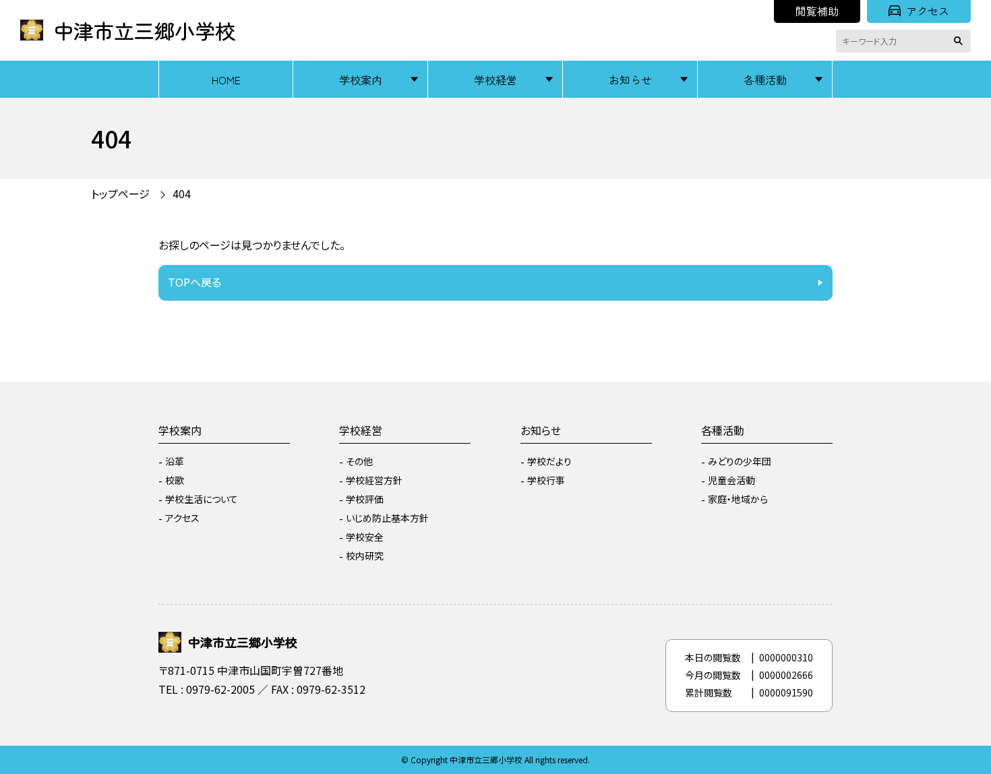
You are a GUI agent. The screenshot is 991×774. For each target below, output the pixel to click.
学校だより (549, 461)
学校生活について (201, 499)
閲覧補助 (817, 11)
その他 (359, 461)
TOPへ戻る (194, 282)
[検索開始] (961, 41)
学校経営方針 (374, 480)
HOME (226, 79)
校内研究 (365, 555)
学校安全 (365, 536)
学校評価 (365, 499)
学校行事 (546, 480)
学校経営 (495, 79)
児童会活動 (731, 480)
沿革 (174, 461)
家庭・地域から (738, 499)
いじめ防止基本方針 (387, 518)
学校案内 (360, 79)
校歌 (174, 480)
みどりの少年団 (739, 461)
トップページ (120, 193)
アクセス (927, 11)
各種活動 (765, 79)
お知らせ (630, 79)
